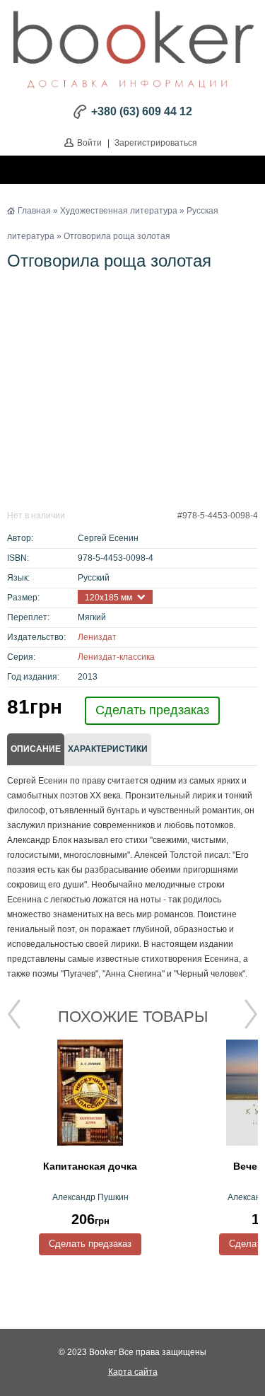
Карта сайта (133, 1372)
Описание (36, 749)
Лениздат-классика (116, 657)
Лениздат (97, 637)
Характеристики (108, 749)
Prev (14, 1014)
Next (251, 1014)
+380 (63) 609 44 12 (141, 111)
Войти (89, 143)
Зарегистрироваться (155, 143)
